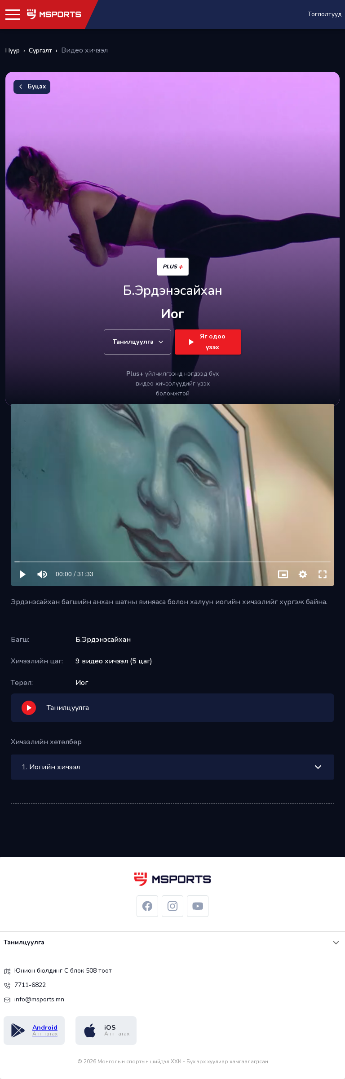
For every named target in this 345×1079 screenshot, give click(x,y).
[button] (12, 14)
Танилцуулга (133, 342)
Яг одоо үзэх (213, 342)
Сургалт (40, 50)
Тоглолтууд (324, 14)
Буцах (37, 87)
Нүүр (12, 50)
